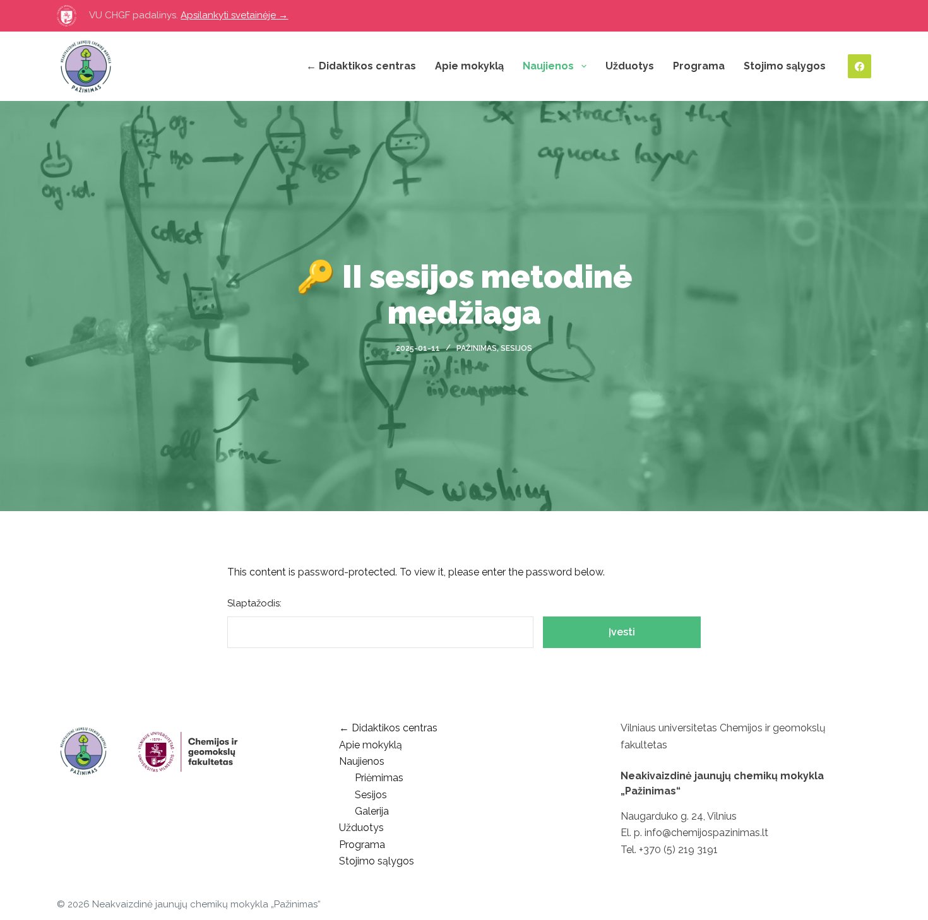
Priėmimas (379, 778)
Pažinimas (476, 348)
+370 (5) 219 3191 (678, 850)
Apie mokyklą (469, 66)
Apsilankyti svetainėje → (234, 15)
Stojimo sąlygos (785, 66)
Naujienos (548, 66)
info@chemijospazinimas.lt (706, 833)
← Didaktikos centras (361, 66)
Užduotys (629, 66)
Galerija (372, 811)
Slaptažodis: (254, 603)
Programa (699, 66)
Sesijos (516, 348)
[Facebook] (860, 66)
